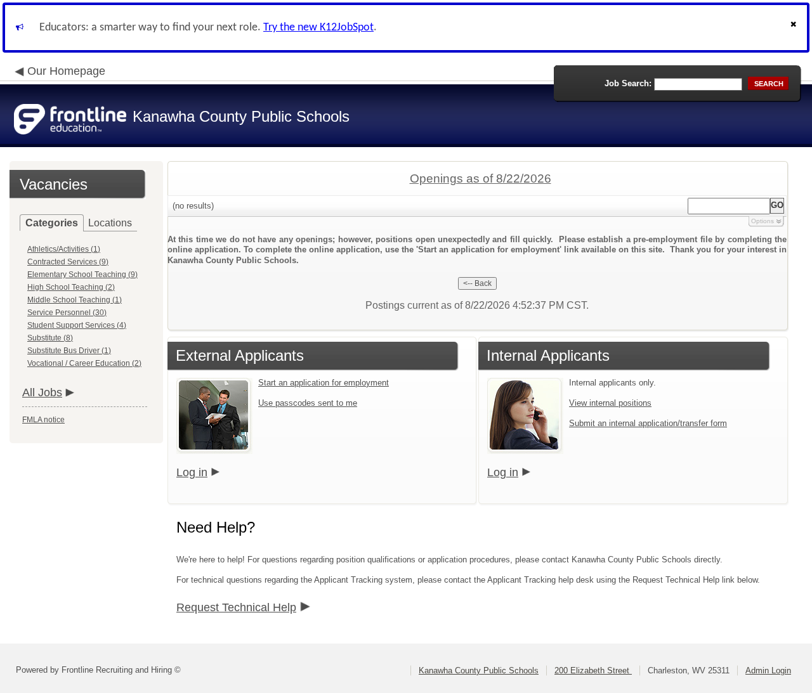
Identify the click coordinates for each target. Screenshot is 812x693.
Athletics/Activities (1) (63, 249)
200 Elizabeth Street (593, 670)
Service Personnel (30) (67, 312)
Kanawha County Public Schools (479, 670)
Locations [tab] (110, 222)
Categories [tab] (51, 222)
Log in (191, 472)
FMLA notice (43, 419)
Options (762, 220)
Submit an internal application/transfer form (648, 423)
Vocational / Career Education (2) (84, 363)
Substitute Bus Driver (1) (69, 350)
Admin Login (768, 670)
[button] (794, 27)
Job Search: (628, 83)
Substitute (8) (50, 338)
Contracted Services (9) (67, 261)
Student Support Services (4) (76, 325)
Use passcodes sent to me (307, 403)
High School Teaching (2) (71, 287)
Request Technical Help (236, 607)
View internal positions (610, 403)
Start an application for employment (323, 382)
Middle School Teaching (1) (74, 299)
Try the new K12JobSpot (318, 28)
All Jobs (42, 392)
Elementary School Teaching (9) (82, 274)
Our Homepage (66, 71)
